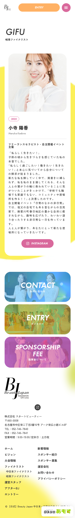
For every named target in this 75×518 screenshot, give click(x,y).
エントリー (12, 494)
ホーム (9, 448)
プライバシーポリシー (52, 479)
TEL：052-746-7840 (16, 429)
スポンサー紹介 (47, 454)
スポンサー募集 (47, 460)
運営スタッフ (13, 482)
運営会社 (43, 466)
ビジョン (10, 454)
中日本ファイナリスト (19, 471)
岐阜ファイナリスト (17, 476)
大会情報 (10, 460)
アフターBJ (12, 488)
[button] (39, 7)
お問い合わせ (46, 472)
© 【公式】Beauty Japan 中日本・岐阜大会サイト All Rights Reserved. (38, 507)
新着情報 (43, 448)
